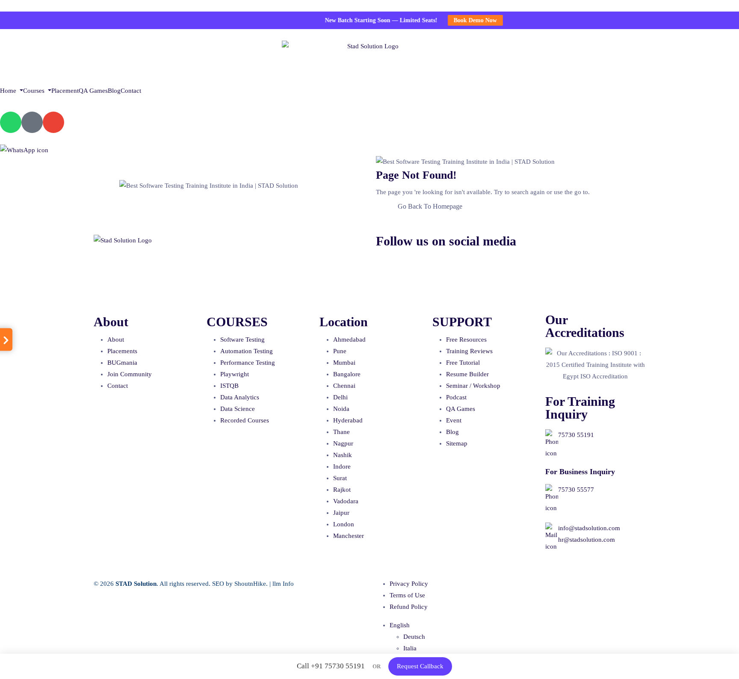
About (115, 339)
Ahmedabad (349, 339)
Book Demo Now (464, 20)
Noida (341, 408)
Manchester (348, 535)
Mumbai (344, 362)
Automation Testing (246, 351)
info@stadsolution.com (589, 528)
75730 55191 (576, 434)
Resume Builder (467, 374)
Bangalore (347, 374)
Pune (339, 351)
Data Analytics (239, 397)
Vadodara (345, 501)
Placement (65, 90)
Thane (341, 431)
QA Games (93, 90)
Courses (34, 90)
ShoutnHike (250, 583)
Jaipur (341, 512)
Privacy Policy (409, 583)
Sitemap (456, 443)
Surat (340, 478)
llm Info (283, 583)
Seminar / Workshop (473, 385)
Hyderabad (348, 420)
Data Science (237, 408)
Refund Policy (409, 606)
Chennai (344, 385)
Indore (342, 466)
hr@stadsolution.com (586, 539)
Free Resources (466, 339)
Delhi (340, 397)
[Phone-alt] (32, 122)
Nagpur (343, 443)
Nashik (342, 455)
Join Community (129, 374)
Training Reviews (469, 351)
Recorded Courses (244, 420)
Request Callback (420, 666)
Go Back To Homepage (430, 206)
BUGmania (122, 362)
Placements (122, 351)
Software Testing (242, 339)
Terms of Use (407, 595)
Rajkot (342, 489)
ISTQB (229, 385)
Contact (131, 90)
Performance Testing (247, 362)
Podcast (456, 397)
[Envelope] (53, 122)
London (343, 524)
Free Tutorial (463, 362)
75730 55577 (576, 489)
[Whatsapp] (10, 122)
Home (9, 90)
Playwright (234, 374)
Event (453, 420)
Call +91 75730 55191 (331, 666)
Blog (114, 90)
